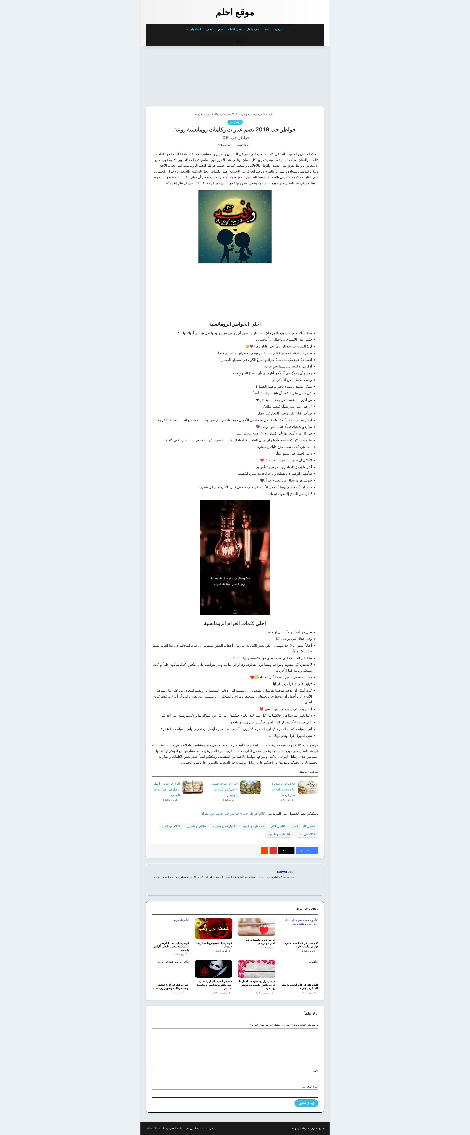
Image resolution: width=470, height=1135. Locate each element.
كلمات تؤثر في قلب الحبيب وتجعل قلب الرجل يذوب (300, 986)
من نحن (189, 1128)
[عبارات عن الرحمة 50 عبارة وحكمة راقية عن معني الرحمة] (308, 787)
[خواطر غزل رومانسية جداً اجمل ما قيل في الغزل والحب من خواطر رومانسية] (256, 969)
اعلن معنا (200, 1128)
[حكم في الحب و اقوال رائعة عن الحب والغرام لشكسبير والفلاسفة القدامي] (213, 969)
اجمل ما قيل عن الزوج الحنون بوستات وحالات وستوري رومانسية (171, 986)
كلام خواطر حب (254, 813)
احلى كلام (277, 826)
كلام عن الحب (170, 826)
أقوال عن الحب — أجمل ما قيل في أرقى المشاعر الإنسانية (166, 789)
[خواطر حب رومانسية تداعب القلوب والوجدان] (256, 927)
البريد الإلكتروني (310, 1086)
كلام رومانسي (195, 826)
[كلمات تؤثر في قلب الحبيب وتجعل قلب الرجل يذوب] (300, 970)
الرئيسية (279, 29)
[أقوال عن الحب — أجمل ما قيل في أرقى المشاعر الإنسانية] (192, 787)
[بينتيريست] (273, 850)
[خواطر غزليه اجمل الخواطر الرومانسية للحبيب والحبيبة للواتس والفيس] (170, 928)
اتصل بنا (210, 1128)
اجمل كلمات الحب (303, 826)
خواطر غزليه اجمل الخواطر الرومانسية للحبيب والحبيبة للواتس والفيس (171, 946)
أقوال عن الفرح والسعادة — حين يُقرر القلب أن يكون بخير (224, 789)
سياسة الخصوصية (175, 1128)
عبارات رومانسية (223, 826)
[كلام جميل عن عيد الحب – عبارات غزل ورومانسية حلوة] (300, 928)
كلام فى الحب (305, 834)
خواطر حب (256, 114)
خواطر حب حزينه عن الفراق (219, 813)
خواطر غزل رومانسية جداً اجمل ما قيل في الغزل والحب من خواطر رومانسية (257, 985)
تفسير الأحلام (235, 29)
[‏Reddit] (264, 850)
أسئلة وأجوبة (194, 29)
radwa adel (242, 145)
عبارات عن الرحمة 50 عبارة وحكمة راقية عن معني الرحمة (283, 789)
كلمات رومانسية (278, 834)
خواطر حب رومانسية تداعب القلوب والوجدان (260, 941)
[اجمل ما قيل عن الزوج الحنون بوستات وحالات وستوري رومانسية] (170, 970)
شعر (220, 29)
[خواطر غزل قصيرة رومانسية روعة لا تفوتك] (213, 928)
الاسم (315, 1070)
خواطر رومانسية (252, 826)
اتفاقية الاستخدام (155, 1128)
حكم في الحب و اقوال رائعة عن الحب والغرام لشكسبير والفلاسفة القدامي (214, 985)
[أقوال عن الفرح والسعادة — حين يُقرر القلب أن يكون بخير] (250, 787)
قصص (209, 29)
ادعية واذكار (253, 29)
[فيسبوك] (292, 883)
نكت (267, 29)
